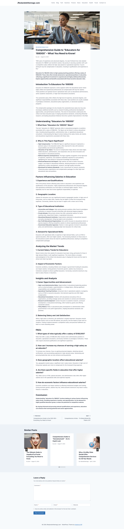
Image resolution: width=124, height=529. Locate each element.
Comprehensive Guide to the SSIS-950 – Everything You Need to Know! (45, 418)
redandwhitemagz (84, 461)
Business (67, 3)
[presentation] (36, 441)
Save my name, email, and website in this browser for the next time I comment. (55, 509)
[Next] (97, 449)
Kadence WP (78, 524)
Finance (73, 3)
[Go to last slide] (26, 449)
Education (85, 3)
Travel (96, 3)
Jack (38, 56)
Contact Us (102, 3)
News (78, 3)
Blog (57, 3)
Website (75, 505)
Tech (61, 3)
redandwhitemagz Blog (42, 47)
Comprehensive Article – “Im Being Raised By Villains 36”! (77, 418)
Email (56, 505)
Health (91, 3)
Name (36, 505)
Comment (37, 485)
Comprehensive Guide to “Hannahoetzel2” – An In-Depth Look (61, 439)
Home (53, 3)
